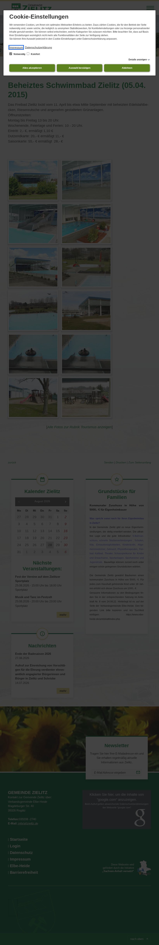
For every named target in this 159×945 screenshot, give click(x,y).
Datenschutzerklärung (38, 47)
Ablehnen (127, 68)
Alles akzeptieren (32, 68)
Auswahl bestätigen (79, 68)
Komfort (35, 54)
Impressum (16, 47)
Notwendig (19, 54)
